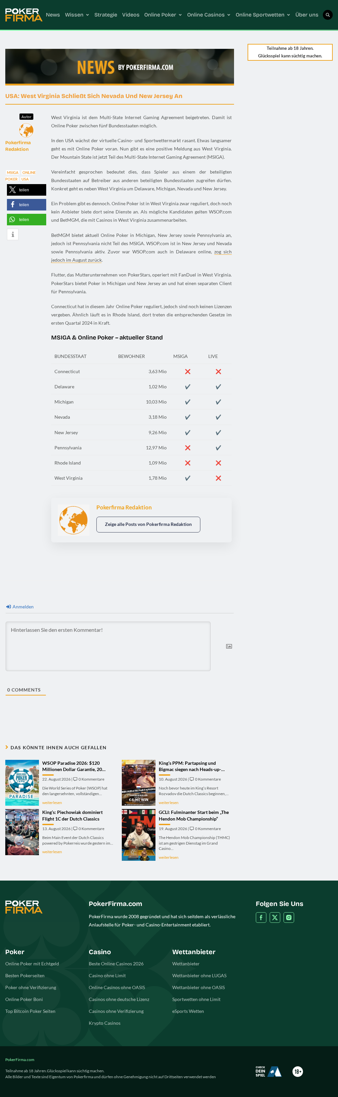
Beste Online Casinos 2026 (116, 963)
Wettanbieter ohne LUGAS (199, 975)
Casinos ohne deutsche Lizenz (119, 999)
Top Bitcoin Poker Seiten (30, 1011)
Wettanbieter (186, 963)
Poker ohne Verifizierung (30, 987)
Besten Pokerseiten (25, 975)
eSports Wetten (188, 1011)
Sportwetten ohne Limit (196, 999)
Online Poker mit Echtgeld (32, 963)
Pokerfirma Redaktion (18, 146)
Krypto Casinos (104, 1023)
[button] (26, 190)
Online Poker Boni (24, 999)
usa (25, 179)
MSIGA (12, 172)
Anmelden (23, 606)
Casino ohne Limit (107, 975)
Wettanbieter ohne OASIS (198, 987)
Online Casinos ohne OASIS (117, 987)
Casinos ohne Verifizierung (116, 1011)
